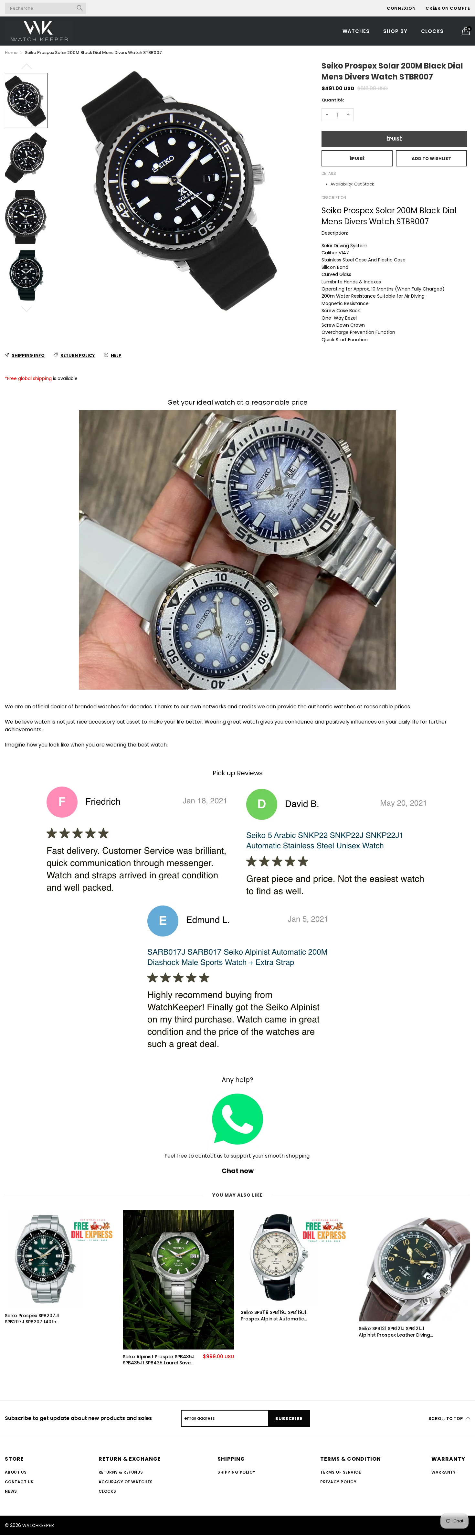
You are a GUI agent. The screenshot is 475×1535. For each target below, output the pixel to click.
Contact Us (19, 1482)
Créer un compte (448, 8)
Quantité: (333, 100)
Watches (356, 31)
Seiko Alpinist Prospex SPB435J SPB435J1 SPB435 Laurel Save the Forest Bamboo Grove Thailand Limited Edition (159, 1360)
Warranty (443, 1472)
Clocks (432, 31)
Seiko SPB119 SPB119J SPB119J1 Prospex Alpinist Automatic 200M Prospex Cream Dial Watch (273, 1315)
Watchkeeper (38, 1525)
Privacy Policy (338, 1482)
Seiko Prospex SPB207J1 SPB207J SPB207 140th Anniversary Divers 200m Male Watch (40, 1319)
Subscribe (288, 1418)
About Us (16, 1472)
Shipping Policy (236, 1472)
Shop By (395, 31)
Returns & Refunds (121, 1472)
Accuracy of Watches (126, 1482)
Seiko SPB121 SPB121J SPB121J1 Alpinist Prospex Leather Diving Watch (394, 1332)
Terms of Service (340, 1472)
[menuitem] (356, 31)
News (11, 1491)
